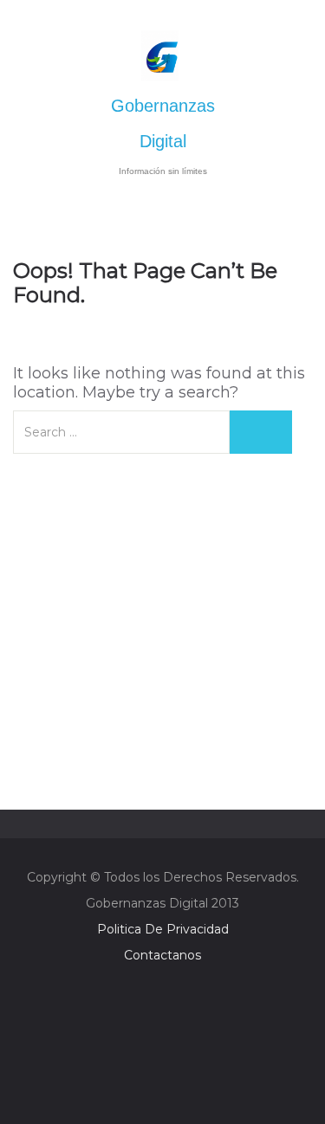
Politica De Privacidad (163, 929)
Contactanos (162, 955)
